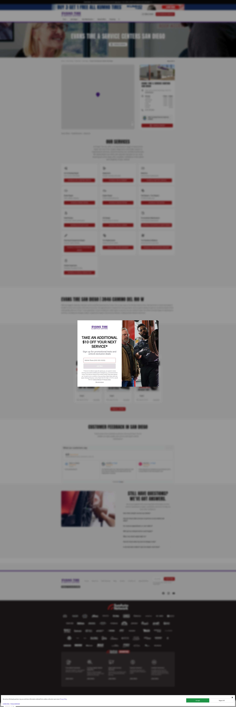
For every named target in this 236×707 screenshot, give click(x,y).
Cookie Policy (6, 704)
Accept (198, 700)
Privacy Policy (107, 379)
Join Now (100, 366)
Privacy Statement (15, 704)
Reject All (222, 700)
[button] (232, 697)
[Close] (156, 323)
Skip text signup (100, 382)
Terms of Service (97, 379)
